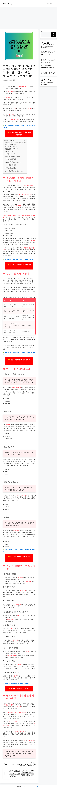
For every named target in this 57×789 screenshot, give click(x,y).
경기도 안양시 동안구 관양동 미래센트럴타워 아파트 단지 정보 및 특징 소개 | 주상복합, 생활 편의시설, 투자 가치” (14, 773)
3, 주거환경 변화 (11, 167)
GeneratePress (36, 786)
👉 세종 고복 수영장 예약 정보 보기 (19, 361)
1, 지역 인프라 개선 (11, 158)
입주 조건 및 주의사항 (13, 170)
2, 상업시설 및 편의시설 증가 (14, 162)
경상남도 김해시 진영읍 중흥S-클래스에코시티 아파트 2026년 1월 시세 (48, 46)
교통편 (8, 154)
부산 (34, 762)
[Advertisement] (28, 17)
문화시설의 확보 (12, 165)
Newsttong (7, 3)
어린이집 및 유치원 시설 (12, 148)
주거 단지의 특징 (12, 168)
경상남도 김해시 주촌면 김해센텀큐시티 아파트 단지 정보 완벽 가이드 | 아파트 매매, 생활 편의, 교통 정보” (27, 773)
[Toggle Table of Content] (24, 141)
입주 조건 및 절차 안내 (10, 144)
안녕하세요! (44, 82)
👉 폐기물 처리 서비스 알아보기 (19, 689)
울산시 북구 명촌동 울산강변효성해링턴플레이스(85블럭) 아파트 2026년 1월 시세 (48, 60)
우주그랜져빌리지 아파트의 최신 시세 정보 (15, 142)
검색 (42, 31)
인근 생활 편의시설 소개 (11, 146)
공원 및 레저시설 (11, 153)
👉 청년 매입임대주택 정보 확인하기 (19, 266)
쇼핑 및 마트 (10, 151)
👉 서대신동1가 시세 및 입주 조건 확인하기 (19, 133)
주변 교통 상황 (12, 161)
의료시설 (9, 149)
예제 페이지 (50, 3)
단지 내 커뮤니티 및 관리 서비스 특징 (14, 171)
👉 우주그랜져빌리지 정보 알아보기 (19, 558)
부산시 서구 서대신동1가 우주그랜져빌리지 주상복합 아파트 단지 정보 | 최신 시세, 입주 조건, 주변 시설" (20, 765)
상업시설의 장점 (12, 164)
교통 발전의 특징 (12, 159)
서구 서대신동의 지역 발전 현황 (12, 156)
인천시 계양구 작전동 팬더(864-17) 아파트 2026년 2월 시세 (48, 67)
